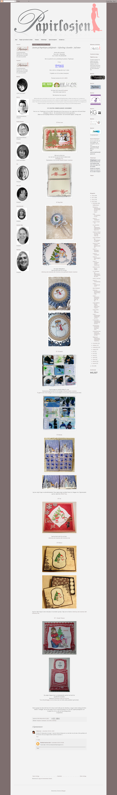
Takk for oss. (94, 57)
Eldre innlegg (83, 776)
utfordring (54, 720)
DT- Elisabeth (59, 351)
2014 (93, 366)
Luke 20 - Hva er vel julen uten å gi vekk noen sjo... (96, 233)
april (94, 357)
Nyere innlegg (36, 776)
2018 (93, 195)
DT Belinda (59, 434)
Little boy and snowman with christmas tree (52, 272)
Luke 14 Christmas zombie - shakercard (96, 263)
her (65, 92)
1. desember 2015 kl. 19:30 (48, 731)
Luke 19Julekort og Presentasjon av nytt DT (96, 239)
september (95, 347)
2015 (93, 201)
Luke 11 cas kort (96, 278)
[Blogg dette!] (54, 718)
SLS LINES (64, 78)
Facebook (65, 90)
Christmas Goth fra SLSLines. (62, 698)
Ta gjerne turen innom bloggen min (45, 392)
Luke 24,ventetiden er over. (96, 215)
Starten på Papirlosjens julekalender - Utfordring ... (96, 339)
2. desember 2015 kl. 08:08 (57, 742)
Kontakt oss (61, 39)
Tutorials (37, 39)
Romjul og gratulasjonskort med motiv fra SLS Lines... (96, 210)
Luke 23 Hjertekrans (96, 219)
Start (16, 39)
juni (94, 353)
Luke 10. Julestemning (96, 281)
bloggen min (49, 700)
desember (95, 203)
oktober (95, 345)
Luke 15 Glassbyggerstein (96, 258)
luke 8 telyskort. (96, 288)
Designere (39, 720)
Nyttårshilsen (96, 205)
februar (95, 361)
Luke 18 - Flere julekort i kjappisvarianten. (96, 245)
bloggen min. (60, 158)
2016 (93, 199)
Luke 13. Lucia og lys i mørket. (96, 268)
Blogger (63, 790)
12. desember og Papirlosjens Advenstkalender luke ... (96, 274)
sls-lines (50, 720)
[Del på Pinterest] (59, 718)
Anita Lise (38, 731)
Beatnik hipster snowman (66, 160)
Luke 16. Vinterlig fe (96, 254)
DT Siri (59, 498)
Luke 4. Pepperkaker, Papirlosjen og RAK (96, 316)
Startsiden (59, 776)
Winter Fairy (64, 494)
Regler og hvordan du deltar (26, 39)
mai (94, 355)
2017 (93, 197)
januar (94, 363)
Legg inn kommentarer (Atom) (45, 778)
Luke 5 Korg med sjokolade (96, 311)
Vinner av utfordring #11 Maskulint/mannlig (96, 292)
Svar (37, 736)
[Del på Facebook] (57, 718)
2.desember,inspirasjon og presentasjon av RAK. (96, 333)
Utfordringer (44, 39)
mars (94, 359)
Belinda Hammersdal (45, 742)
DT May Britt (59, 202)
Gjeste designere (53, 39)
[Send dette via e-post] (52, 718)
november (95, 343)
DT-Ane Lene (59, 122)
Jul (47, 720)
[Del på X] (55, 718)
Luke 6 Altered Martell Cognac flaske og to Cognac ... (96, 305)
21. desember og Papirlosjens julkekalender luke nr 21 (96, 227)
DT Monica (59, 542)
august (94, 349)
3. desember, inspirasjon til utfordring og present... (96, 321)
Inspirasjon (44, 720)
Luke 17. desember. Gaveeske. (96, 250)
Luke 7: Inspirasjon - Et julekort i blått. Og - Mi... (96, 298)
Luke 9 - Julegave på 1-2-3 (96, 285)
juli (94, 351)
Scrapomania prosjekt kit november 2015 (96, 327)
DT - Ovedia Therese (59, 618)
